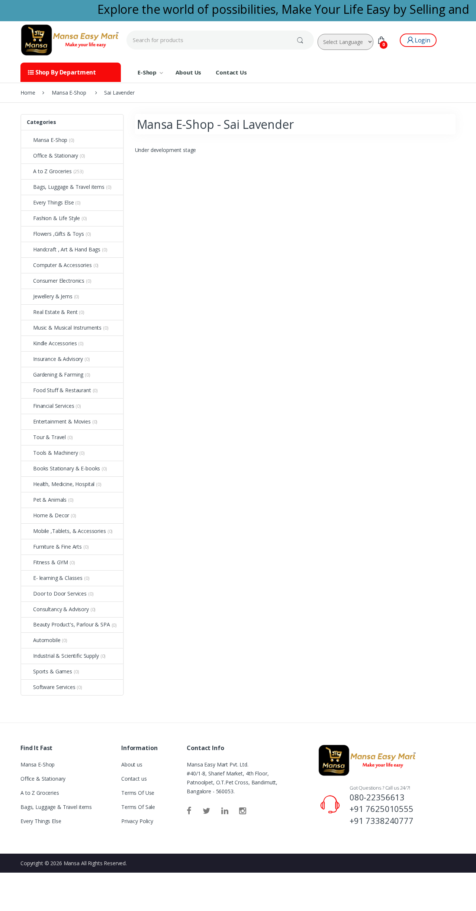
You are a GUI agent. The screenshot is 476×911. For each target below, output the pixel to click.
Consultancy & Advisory (61, 609)
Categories (41, 122)
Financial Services (53, 405)
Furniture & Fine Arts (57, 546)
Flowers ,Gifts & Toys (58, 233)
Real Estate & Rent (55, 311)
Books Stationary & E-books (66, 468)
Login (422, 40)
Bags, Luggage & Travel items (68, 186)
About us (131, 764)
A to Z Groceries (52, 171)
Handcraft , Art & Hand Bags (66, 249)
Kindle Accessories (55, 343)
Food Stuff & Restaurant (62, 390)
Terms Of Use (137, 792)
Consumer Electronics (58, 280)
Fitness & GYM (50, 562)
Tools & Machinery (55, 452)
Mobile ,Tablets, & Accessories (69, 530)
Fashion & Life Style (56, 218)
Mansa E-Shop (50, 139)
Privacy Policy (137, 821)
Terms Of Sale (138, 806)
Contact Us (231, 72)
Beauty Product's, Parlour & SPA (71, 624)
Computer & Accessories (62, 265)
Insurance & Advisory (58, 358)
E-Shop (147, 72)
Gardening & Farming (58, 374)
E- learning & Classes (58, 577)
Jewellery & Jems (53, 296)
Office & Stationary (55, 155)
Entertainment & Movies (62, 421)
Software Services (54, 687)
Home (27, 92)
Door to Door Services (60, 593)
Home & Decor (51, 515)
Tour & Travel (49, 437)
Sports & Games (52, 671)
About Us (188, 72)
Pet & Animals (50, 499)
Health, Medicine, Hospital (63, 484)
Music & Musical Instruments (67, 327)
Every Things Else (53, 202)
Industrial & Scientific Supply (66, 655)
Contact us (134, 778)
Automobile (47, 640)
